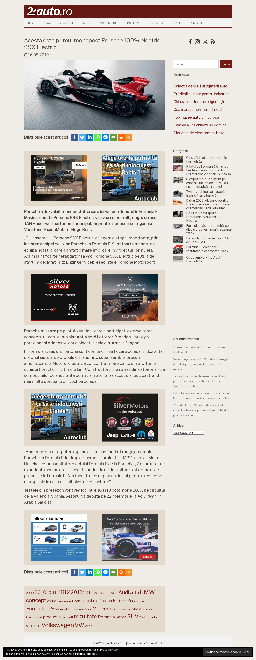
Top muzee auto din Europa (196, 117)
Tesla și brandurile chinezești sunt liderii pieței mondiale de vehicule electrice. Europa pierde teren (199, 381)
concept (36, 600)
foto (54, 608)
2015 (98, 593)
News (47, 22)
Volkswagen (57, 625)
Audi (123, 592)
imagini (64, 609)
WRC (88, 626)
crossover (64, 601)
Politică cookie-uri (87, 654)
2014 (88, 592)
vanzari (33, 625)
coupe (52, 601)
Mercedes (103, 609)
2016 (106, 593)
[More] (128, 137)
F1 (115, 600)
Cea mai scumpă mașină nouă (198, 109)
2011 (52, 592)
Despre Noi (197, 22)
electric (89, 600)
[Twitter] (82, 137)
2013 (76, 592)
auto (134, 592)
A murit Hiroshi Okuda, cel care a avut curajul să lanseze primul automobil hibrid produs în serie (200, 410)
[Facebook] (74, 137)
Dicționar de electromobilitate (199, 133)
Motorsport (108, 22)
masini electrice (81, 609)
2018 (114, 593)
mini (118, 609)
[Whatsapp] (97, 137)
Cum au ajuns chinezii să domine (200, 125)
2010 (40, 592)
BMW (147, 592)
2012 (63, 592)
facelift (125, 601)
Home (31, 22)
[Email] (113, 137)
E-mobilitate (133, 22)
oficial (136, 609)
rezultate (85, 616)
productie (52, 617)
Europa (105, 600)
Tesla (143, 617)
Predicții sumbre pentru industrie (201, 94)
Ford (143, 601)
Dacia (76, 601)
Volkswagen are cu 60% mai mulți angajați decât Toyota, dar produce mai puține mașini (201, 364)
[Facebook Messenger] (105, 137)
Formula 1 (37, 608)
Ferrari (136, 601)
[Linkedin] (89, 137)
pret (39, 617)
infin (161, 643)
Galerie (86, 22)
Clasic (177, 22)
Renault (67, 617)
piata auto (148, 609)
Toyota (152, 617)
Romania (106, 616)
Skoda (121, 617)
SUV (133, 616)
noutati (126, 609)
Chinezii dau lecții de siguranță (199, 102)
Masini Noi (66, 22)
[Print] (121, 137)
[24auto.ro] (49, 17)
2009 (30, 593)
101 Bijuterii (156, 22)
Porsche (31, 617)
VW (79, 625)
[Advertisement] (203, 300)
